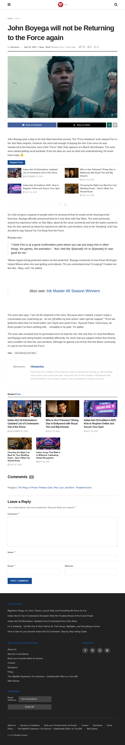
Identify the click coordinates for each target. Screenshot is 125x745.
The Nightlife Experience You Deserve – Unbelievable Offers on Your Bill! (43, 676)
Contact (11, 663)
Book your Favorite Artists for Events (25, 658)
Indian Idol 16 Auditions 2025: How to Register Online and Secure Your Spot (100, 423)
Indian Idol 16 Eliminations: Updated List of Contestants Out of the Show (23, 423)
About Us (12, 649)
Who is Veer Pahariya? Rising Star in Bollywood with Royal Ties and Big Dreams (97, 172)
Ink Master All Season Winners (73, 291)
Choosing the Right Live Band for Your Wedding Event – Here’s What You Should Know (98, 188)
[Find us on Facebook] (85, 650)
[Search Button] (115, 4)
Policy (10, 672)
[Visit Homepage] (62, 4)
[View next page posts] (65, 204)
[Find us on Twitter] (92, 650)
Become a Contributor (18, 654)
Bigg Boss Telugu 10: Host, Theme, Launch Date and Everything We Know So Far (47, 610)
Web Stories (13, 681)
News (17, 18)
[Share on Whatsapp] (109, 125)
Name (12, 552)
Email (11, 565)
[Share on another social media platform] (114, 125)
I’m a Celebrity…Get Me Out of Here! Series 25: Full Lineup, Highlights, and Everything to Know (54, 626)
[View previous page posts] (59, 204)
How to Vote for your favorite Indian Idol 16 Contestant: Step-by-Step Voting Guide (47, 631)
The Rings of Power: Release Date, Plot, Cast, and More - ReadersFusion (54, 487)
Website (69, 566)
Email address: (12, 698)
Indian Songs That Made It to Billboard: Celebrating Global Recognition (48, 455)
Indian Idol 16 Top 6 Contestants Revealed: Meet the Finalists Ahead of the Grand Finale (50, 616)
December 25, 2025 (33, 176)
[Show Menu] (9, 4)
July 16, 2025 (30, 192)
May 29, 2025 (44, 462)
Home (10, 18)
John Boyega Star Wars (25, 353)
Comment (14, 513)
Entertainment (56, 414)
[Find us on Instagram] (100, 650)
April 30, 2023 (30, 47)
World (47, 47)
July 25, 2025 (88, 180)
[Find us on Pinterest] (107, 650)
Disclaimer (13, 667)
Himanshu (14, 47)
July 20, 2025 (88, 195)
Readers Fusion (20, 735)
